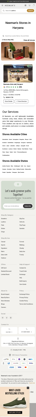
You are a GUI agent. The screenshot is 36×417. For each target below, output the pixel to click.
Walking (21, 245)
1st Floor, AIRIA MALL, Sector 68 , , (15, 91)
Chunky (21, 248)
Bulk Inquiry (23, 281)
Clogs (3, 231)
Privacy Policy (23, 297)
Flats (2, 225)
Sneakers (4, 218)
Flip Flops (22, 225)
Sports (3, 245)
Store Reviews (5, 301)
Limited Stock (5, 274)
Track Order (23, 271)
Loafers (3, 222)
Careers (3, 307)
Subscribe (28, 206)
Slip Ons (21, 218)
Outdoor (3, 258)
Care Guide (22, 284)
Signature (4, 248)
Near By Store (5, 297)
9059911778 (9, 97)
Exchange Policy (24, 294)
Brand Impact (5, 294)
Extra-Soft (4, 254)
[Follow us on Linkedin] (10, 317)
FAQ (20, 278)
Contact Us (22, 268)
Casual (3, 241)
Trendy (21, 254)
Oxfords (21, 222)
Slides (3, 228)
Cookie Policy (23, 301)
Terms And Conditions (26, 304)
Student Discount (6, 271)
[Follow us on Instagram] (2, 317)
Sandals (21, 228)
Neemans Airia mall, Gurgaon (13, 84)
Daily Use (22, 251)
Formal (21, 241)
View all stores (29, 40)
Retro (2, 251)
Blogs (3, 304)
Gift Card (3, 268)
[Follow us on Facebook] (6, 317)
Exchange (22, 274)
